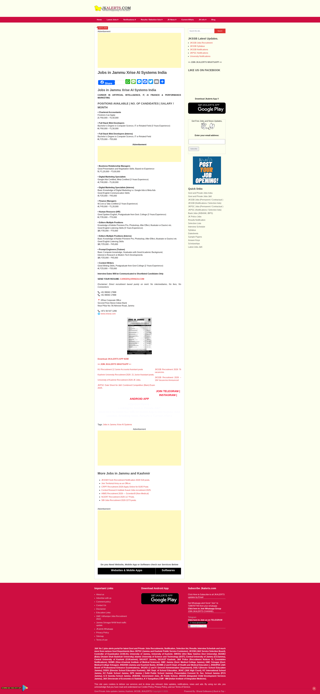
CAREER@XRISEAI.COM (132, 279)
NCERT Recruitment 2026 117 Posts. (117, 497)
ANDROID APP (139, 398)
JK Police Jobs (194, 217)
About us (100, 594)
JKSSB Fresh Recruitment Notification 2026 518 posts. (125, 480)
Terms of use (102, 640)
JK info (202, 20)
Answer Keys (194, 240)
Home (99, 20)
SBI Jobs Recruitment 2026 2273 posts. (118, 500)
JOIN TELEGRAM (167, 391)
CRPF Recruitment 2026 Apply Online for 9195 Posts (124, 487)
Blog (213, 20)
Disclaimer (101, 609)
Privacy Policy (102, 633)
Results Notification (196, 220)
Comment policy (103, 602)
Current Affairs (187, 20)
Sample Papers (195, 237)
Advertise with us (103, 598)
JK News (171, 20)
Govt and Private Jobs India (200, 193)
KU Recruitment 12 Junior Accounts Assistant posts (120, 369)
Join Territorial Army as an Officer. (116, 483)
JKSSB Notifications (199, 49)
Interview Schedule (196, 227)
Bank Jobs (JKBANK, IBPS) (200, 213)
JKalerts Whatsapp (104, 629)
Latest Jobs (112, 20)
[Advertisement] (139, 50)
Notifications (128, 20)
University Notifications (200, 56)
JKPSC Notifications (199, 53)
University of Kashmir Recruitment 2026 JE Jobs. (119, 380)
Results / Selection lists (151, 20)
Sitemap (100, 636)
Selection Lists (194, 223)
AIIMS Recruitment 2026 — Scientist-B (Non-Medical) (125, 493)
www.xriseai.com (108, 314)
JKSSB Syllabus (197, 46)
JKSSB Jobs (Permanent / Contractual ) (205, 200)
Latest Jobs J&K (195, 247)
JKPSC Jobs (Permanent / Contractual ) (205, 206)
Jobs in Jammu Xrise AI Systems (117, 424)
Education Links (103, 613)
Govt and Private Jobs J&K (200, 196)
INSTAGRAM (167, 395)
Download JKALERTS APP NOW (113, 359)
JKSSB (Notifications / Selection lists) (204, 203)
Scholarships (194, 244)
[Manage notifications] (314, 689)
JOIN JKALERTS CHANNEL (201, 611)
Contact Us (101, 605)
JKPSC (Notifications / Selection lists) (204, 210)
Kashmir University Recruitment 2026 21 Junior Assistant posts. (126, 375)
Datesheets (193, 233)
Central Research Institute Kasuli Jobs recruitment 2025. (126, 490)
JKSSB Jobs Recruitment (201, 43)
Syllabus (192, 230)
